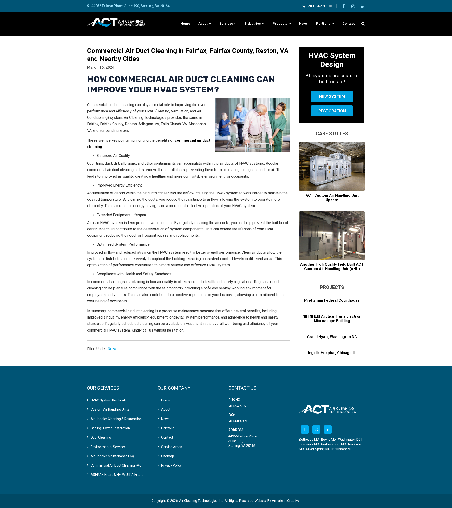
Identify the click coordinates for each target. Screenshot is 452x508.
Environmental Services (108, 447)
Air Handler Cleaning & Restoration (116, 419)
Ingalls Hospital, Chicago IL (332, 353)
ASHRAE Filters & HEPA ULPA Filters (117, 474)
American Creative (286, 501)
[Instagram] (353, 6)
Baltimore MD (342, 449)
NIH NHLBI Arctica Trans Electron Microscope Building (332, 318)
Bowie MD (328, 439)
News (112, 349)
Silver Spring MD (318, 449)
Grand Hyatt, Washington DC (332, 337)
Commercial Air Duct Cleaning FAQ (116, 465)
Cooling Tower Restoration (110, 428)
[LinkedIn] (362, 6)
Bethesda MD (309, 439)
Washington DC (349, 439)
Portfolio (167, 428)
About (165, 409)
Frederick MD (309, 444)
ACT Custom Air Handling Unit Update (332, 197)
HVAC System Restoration (110, 400)
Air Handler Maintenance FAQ (112, 456)
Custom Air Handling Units (110, 409)
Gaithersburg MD (333, 444)
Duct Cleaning (101, 437)
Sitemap (167, 456)
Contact (167, 437)
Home (165, 400)
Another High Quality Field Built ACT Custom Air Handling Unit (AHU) (332, 266)
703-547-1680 (320, 6)
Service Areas (171, 447)
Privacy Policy (171, 465)
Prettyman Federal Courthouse (332, 300)
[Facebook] (343, 6)
